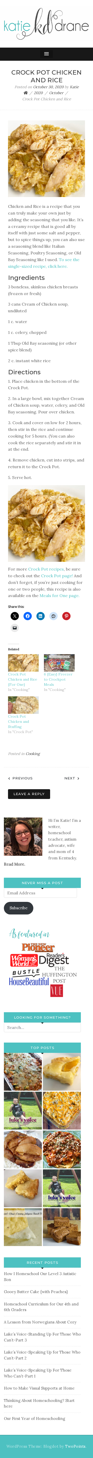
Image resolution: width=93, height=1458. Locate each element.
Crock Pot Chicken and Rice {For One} (22, 679)
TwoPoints (75, 1446)
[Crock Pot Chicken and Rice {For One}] (23, 663)
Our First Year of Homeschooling (34, 1418)
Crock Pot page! (57, 575)
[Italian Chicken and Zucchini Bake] (23, 1072)
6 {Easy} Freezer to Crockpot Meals (58, 679)
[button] (46, 54)
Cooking (33, 753)
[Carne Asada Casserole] (62, 1111)
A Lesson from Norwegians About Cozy (40, 1322)
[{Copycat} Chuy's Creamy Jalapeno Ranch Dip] (23, 1227)
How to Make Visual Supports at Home (39, 1388)
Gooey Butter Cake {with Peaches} (36, 1291)
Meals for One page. (59, 595)
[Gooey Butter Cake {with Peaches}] (62, 1072)
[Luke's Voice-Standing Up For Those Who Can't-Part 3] (23, 1111)
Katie (74, 87)
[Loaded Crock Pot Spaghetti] (62, 1149)
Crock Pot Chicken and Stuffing (18, 721)
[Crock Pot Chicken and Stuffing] (23, 705)
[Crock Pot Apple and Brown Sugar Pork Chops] (23, 1149)
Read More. (14, 864)
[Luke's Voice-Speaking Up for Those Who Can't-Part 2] (62, 1188)
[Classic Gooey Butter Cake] (23, 1188)
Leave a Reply (29, 794)
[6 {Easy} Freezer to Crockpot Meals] (59, 663)
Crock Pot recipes (46, 569)
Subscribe (19, 907)
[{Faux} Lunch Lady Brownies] (62, 1227)
